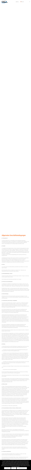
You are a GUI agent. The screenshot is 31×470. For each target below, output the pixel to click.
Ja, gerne (7, 468)
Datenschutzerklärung (22, 468)
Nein (13, 468)
